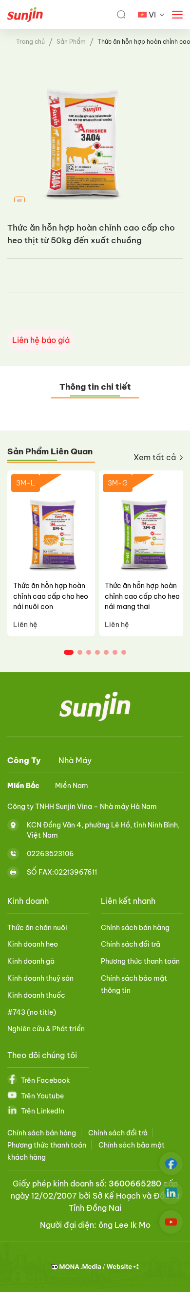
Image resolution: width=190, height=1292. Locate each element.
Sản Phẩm (71, 41)
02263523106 (50, 853)
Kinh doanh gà (31, 961)
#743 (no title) (31, 1012)
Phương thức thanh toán (140, 961)
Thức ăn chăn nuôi (37, 927)
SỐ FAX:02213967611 (62, 872)
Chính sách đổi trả (130, 944)
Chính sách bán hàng (135, 927)
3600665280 (135, 1183)
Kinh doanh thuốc (36, 995)
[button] (69, 652)
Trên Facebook (45, 1080)
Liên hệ (25, 624)
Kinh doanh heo (32, 944)
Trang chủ (30, 41)
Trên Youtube (42, 1096)
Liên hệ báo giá (41, 340)
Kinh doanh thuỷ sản (40, 978)
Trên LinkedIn (42, 1111)
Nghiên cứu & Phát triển (46, 1028)
